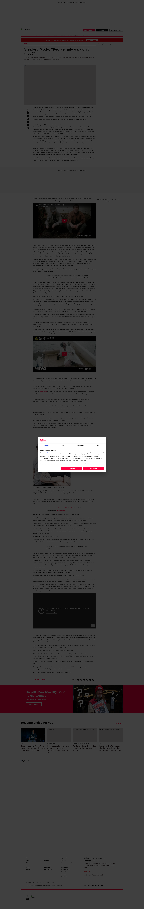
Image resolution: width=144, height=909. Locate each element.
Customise (72, 468)
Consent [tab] (46, 445)
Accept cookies (93, 468)
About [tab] (97, 445)
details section (91, 463)
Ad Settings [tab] (80, 445)
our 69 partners (48, 452)
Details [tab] (63, 445)
